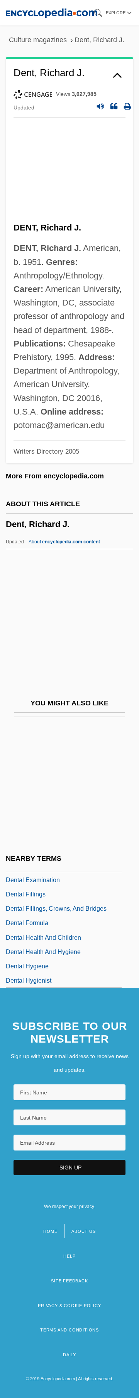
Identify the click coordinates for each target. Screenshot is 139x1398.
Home (50, 1231)
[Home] (51, 12)
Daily (69, 1354)
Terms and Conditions (69, 1330)
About (64, 542)
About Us (83, 1231)
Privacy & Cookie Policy (69, 1305)
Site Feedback (69, 1281)
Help (69, 1256)
